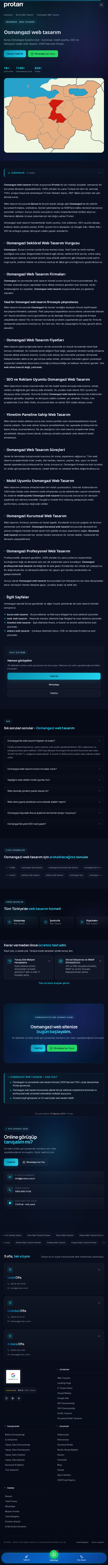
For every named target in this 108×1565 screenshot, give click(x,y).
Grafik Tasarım (64, 1413)
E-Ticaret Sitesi (64, 1388)
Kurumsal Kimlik (65, 1444)
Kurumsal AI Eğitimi (14, 1465)
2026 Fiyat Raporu (66, 1480)
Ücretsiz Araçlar (13, 1521)
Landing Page (64, 1383)
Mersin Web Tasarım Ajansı (45, 1235)
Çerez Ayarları (98, 1542)
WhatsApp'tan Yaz (35, 1162)
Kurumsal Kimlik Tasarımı (69, 1418)
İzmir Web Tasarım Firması (74, 1235)
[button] (80, 1370)
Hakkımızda (63, 1434)
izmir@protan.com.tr (19, 1288)
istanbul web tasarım (43, 875)
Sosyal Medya (64, 1393)
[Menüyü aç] (101, 4)
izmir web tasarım (20, 875)
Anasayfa (8, 15)
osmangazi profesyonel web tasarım (82, 867)
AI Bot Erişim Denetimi (15, 1526)
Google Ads (63, 1398)
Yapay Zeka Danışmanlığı (17, 1444)
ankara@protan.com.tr (20, 1354)
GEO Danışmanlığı (66, 1408)
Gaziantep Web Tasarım (68, 1242)
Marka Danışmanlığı (15, 1434)
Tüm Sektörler (12, 1470)
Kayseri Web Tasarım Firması (39, 1242)
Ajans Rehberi (64, 1475)
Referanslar (63, 1439)
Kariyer (60, 1455)
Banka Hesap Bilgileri (67, 1450)
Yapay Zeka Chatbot (15, 1455)
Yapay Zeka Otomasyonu (17, 1450)
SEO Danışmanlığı (66, 1403)
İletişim (8, 1496)
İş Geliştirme (11, 1439)
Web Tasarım (63, 1378)
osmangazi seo (88, 875)
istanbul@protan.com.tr (21, 1321)
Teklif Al (54, 676)
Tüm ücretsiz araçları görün (54, 983)
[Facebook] (18, 1398)
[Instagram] (6, 1398)
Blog (59, 1465)
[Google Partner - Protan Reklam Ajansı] (13, 1376)
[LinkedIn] (12, 1398)
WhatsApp (54, 684)
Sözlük (60, 1470)
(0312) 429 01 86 (18, 1350)
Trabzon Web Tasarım (17, 1235)
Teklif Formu (11, 1501)
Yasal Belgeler (12, 1516)
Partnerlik (62, 1460)
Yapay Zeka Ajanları (15, 1460)
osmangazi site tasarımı (14, 867)
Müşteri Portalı (12, 1511)
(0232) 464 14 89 (18, 1284)
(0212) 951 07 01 (18, 1317)
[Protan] (14, 5)
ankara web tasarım (67, 875)
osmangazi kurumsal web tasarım (45, 867)
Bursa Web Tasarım (24, 15)
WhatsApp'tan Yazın (45, 54)
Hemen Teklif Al (15, 54)
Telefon (54, 693)
